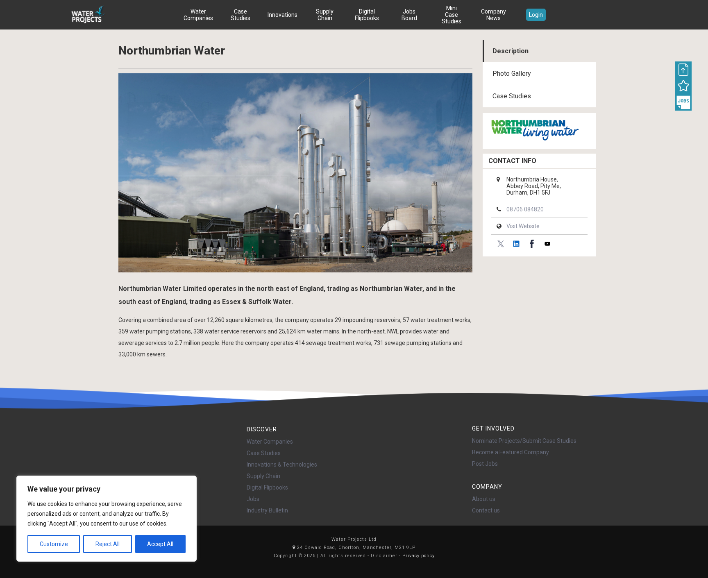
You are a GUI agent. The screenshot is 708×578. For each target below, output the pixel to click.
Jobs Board (409, 14)
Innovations (282, 14)
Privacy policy (418, 555)
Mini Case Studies (451, 15)
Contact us (486, 510)
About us (483, 499)
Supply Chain (325, 14)
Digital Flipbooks (367, 14)
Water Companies (198, 14)
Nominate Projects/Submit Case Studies (524, 440)
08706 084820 (525, 209)
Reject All (107, 544)
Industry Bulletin (267, 510)
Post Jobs (485, 463)
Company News (493, 14)
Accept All (160, 544)
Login (536, 14)
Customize (54, 544)
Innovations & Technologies (282, 464)
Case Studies (240, 14)
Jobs (253, 499)
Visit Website (523, 226)
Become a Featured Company (510, 452)
